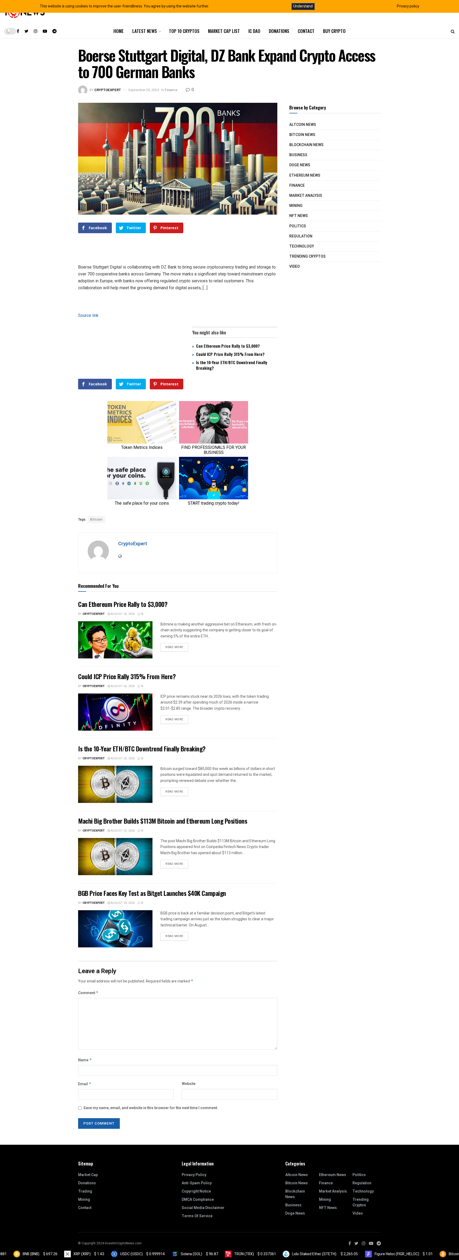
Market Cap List (224, 31)
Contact (306, 31)
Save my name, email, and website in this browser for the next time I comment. (150, 1108)
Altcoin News (302, 124)
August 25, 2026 (122, 758)
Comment (88, 993)
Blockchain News (306, 145)
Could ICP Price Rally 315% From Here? (230, 354)
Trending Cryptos (307, 256)
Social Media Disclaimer (203, 1208)
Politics (297, 226)
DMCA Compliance (198, 1199)
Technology (301, 246)
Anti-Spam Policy (197, 1183)
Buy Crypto (334, 31)
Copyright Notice (196, 1191)
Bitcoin (96, 519)
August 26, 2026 (122, 614)
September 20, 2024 (143, 89)
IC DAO (254, 31)
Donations (279, 31)
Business (298, 155)
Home (118, 31)
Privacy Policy (194, 1175)
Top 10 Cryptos (184, 31)
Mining (296, 205)
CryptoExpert (107, 89)
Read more (174, 647)
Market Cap (88, 1175)
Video (294, 266)
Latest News (144, 31)
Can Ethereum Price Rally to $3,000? (228, 346)
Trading (85, 1191)
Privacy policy (408, 6)
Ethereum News (304, 175)
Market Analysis (305, 195)
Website (189, 1084)
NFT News (298, 216)
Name (85, 1060)
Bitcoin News (302, 135)
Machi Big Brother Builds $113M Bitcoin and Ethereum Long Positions (162, 820)
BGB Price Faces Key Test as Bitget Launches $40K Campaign (152, 893)
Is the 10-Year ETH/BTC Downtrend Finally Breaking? (231, 365)
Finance (171, 89)
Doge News (299, 165)
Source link (88, 315)
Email (84, 1084)
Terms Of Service (197, 1216)
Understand (303, 6)
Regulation (300, 236)
